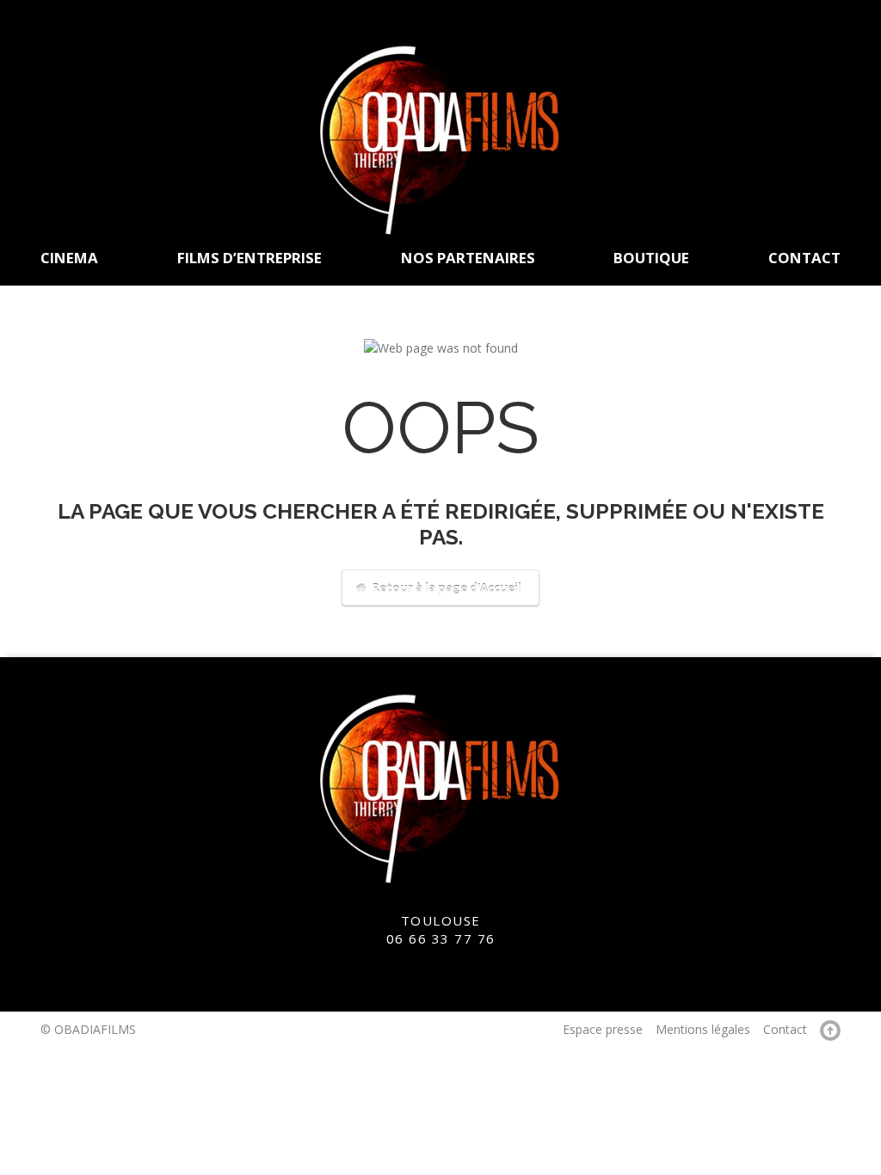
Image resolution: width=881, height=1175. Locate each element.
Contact (785, 1029)
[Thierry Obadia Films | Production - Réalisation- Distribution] (440, 138)
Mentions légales (703, 1029)
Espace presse (603, 1029)
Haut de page (830, 1030)
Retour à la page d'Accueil (445, 587)
